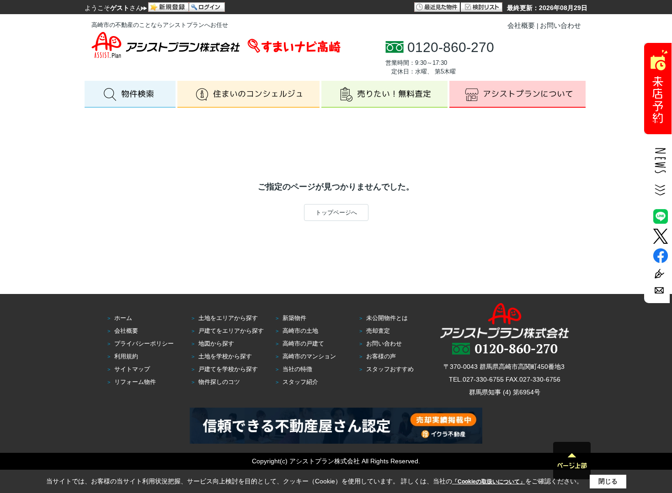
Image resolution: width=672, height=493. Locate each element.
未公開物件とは (387, 318)
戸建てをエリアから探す (231, 330)
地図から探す (216, 343)
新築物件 (294, 318)
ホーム (123, 318)
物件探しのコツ (219, 381)
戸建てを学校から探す (228, 369)
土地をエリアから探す (228, 318)
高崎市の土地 (300, 330)
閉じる (608, 481)
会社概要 (521, 25)
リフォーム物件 (135, 381)
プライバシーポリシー (144, 343)
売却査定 (378, 330)
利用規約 (126, 356)
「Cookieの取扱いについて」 (488, 481)
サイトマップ (132, 369)
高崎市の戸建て (303, 343)
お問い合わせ (560, 25)
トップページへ (336, 212)
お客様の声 (381, 356)
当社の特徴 (297, 369)
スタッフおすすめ (390, 369)
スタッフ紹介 (300, 381)
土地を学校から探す (225, 356)
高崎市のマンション (309, 356)
